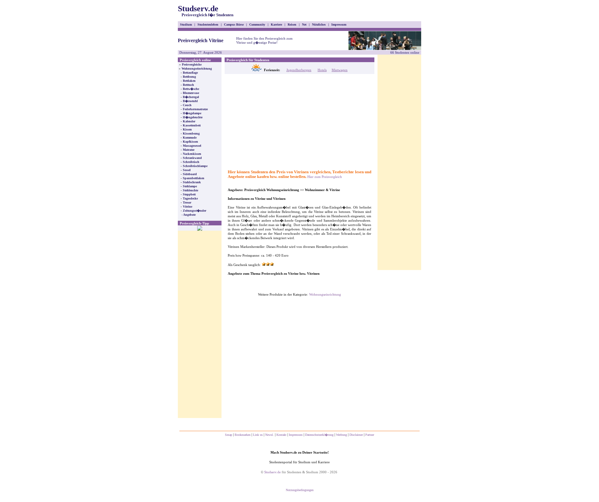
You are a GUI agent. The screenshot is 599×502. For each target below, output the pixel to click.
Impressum (296, 434)
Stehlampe (190, 186)
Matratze (188, 149)
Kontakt (281, 434)
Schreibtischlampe (195, 166)
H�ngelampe (192, 113)
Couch (187, 105)
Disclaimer (356, 434)
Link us (258, 434)
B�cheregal (191, 97)
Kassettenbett (192, 125)
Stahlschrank (192, 182)
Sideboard (190, 174)
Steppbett (189, 194)
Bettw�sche (191, 89)
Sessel (187, 170)
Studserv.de (205, 10)
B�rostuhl (190, 101)
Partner (369, 434)
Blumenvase (191, 93)
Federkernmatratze (195, 109)
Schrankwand (192, 158)
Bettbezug (189, 76)
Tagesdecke (190, 198)
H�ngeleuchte (192, 117)
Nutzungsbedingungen (300, 490)
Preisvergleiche (192, 64)
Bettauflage (190, 72)
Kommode (190, 137)
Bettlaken (189, 80)
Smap (228, 434)
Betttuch (188, 84)
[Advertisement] (199, 324)
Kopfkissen (190, 141)
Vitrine (187, 206)
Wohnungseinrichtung (197, 68)
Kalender (189, 121)
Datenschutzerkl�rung (319, 434)
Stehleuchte (190, 190)
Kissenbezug (191, 133)
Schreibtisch (191, 162)
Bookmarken (243, 434)
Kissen (187, 129)
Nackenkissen (192, 153)
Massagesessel (192, 145)
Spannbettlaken (193, 178)
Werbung (341, 434)
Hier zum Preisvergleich (324, 177)
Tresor (187, 202)
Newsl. (269, 434)
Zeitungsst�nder (194, 210)
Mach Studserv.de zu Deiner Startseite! (299, 452)
